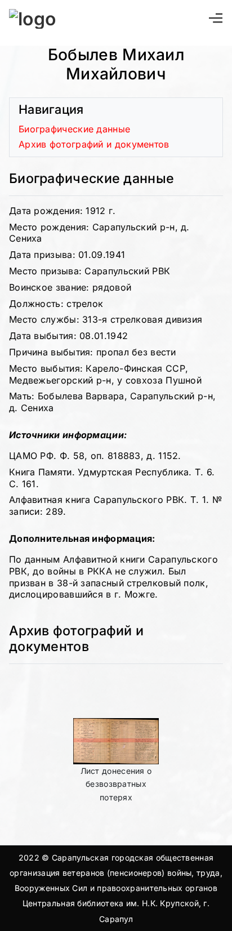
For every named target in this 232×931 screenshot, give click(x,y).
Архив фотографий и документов (94, 144)
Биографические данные (74, 129)
